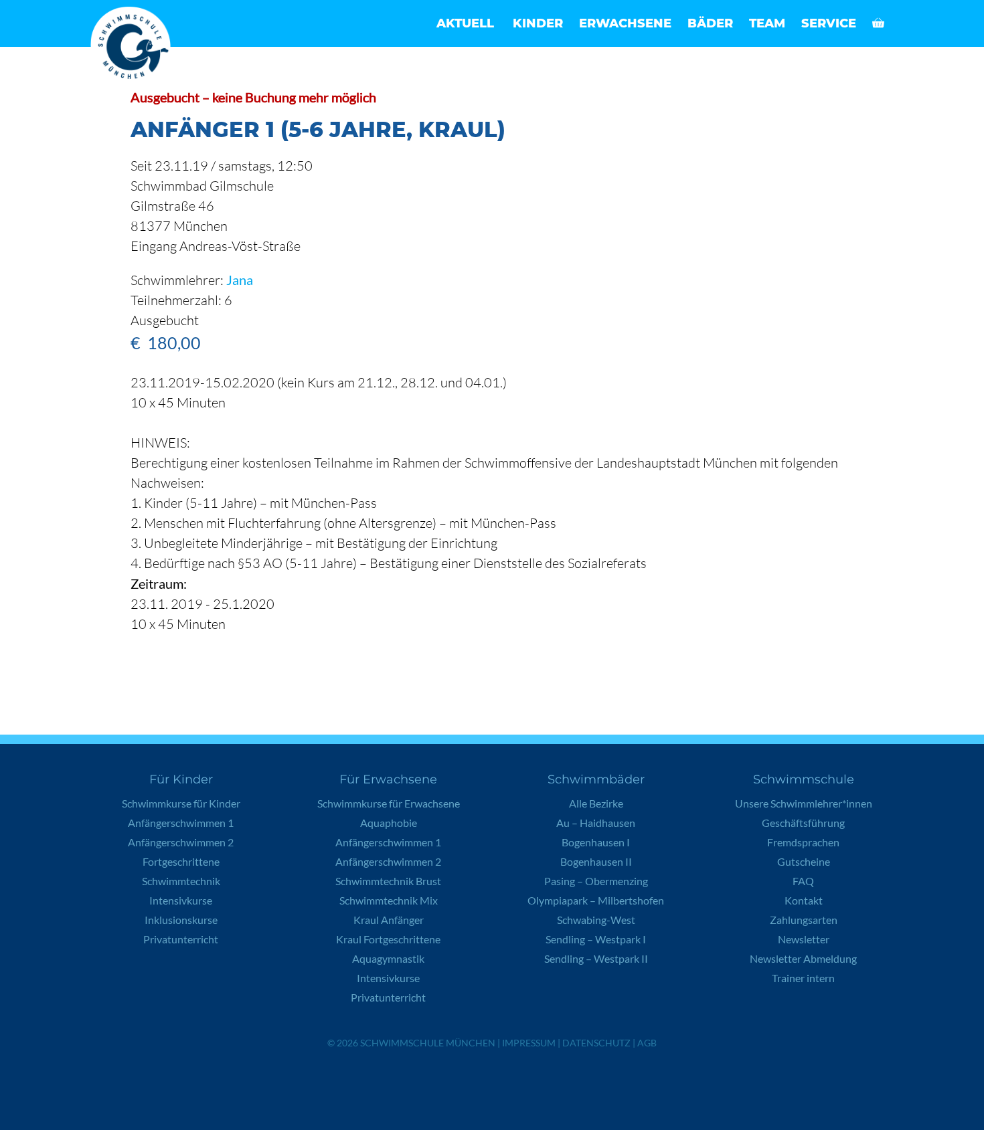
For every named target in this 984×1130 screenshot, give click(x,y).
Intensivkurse (180, 900)
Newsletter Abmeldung (803, 958)
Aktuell (465, 23)
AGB (647, 1042)
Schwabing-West (596, 919)
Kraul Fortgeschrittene (388, 939)
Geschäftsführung (803, 822)
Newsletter (803, 939)
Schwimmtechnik (181, 880)
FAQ (803, 880)
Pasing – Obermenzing (596, 880)
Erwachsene (625, 23)
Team (767, 23)
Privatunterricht (180, 939)
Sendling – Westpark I (596, 939)
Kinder (538, 23)
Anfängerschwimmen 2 (181, 842)
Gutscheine (803, 861)
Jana (239, 280)
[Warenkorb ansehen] (878, 23)
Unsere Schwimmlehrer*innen (803, 803)
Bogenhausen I (596, 842)
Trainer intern (803, 977)
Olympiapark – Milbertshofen (595, 900)
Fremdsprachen (803, 842)
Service (828, 23)
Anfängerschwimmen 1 (181, 822)
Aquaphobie (388, 822)
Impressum (529, 1042)
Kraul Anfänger (388, 919)
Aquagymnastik (388, 958)
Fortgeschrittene (181, 861)
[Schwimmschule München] (133, 47)
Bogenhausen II (596, 861)
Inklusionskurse (181, 919)
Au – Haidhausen (595, 822)
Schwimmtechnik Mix (388, 900)
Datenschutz (596, 1042)
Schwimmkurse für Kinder (181, 803)
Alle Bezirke (596, 803)
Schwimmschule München (427, 1042)
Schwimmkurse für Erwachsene (388, 803)
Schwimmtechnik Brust (388, 880)
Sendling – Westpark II (596, 958)
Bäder (710, 23)
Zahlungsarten (803, 919)
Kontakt (804, 900)
